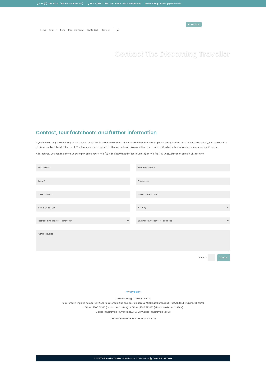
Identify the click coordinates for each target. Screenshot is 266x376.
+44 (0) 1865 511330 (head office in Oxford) (61, 4)
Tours (51, 30)
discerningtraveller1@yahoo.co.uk (164, 4)
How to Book (92, 30)
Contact (105, 30)
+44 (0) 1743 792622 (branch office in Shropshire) (115, 4)
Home (43, 30)
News (62, 30)
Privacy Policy (133, 291)
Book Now (193, 24)
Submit (224, 257)
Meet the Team (76, 30)
